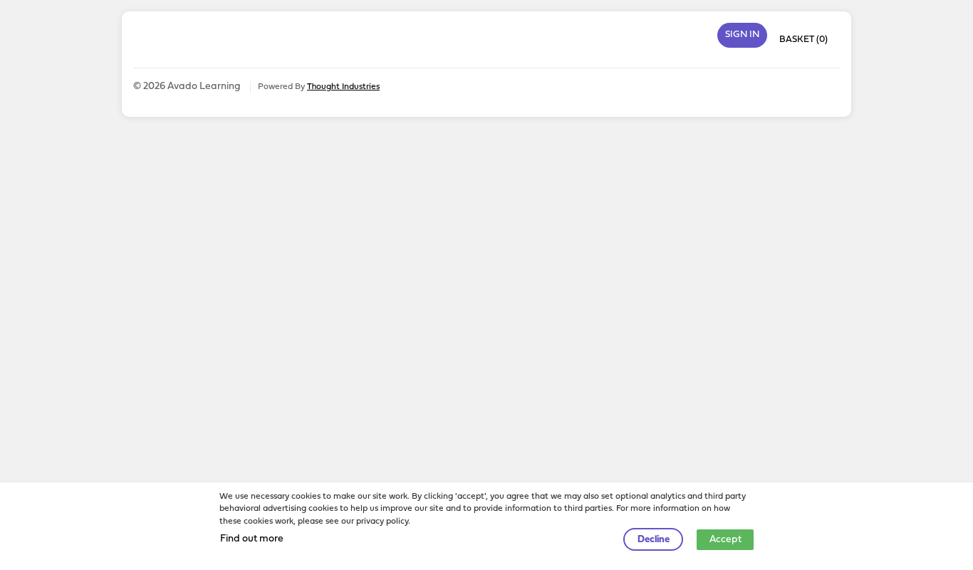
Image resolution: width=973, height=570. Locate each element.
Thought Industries (343, 87)
